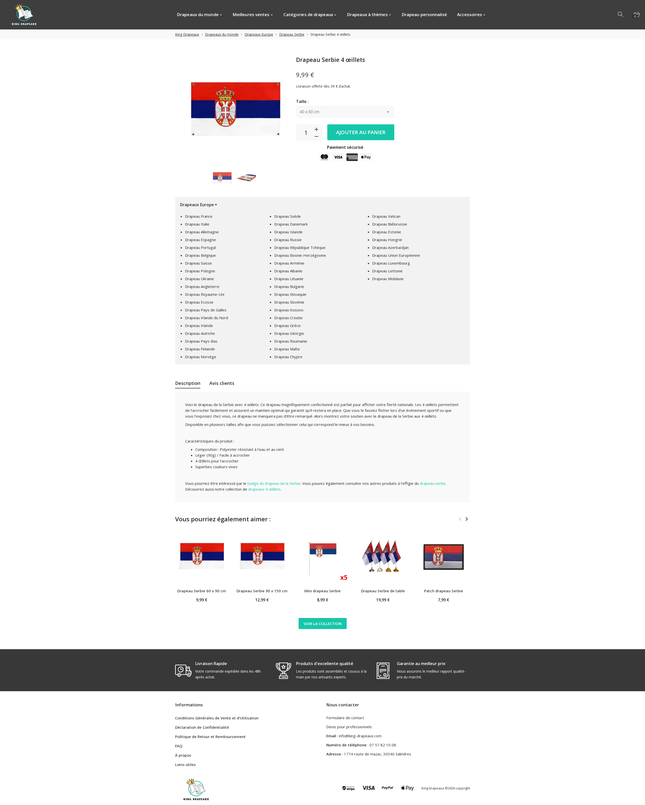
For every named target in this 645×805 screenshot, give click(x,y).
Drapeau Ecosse (199, 302)
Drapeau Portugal (200, 247)
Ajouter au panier (360, 132)
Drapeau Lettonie (387, 270)
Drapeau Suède (287, 216)
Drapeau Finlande (200, 348)
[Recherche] (621, 14)
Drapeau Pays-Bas (201, 341)
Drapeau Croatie (288, 317)
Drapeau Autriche (200, 333)
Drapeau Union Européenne (396, 255)
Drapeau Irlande (199, 325)
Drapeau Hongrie (387, 239)
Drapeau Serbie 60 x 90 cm (201, 590)
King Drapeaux (187, 34)
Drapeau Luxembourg (391, 263)
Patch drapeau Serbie (443, 590)
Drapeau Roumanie (290, 341)
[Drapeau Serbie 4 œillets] (222, 178)
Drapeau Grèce (287, 325)
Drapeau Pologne (200, 270)
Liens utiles (185, 764)
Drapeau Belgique (200, 255)
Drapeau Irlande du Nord (206, 317)
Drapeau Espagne (200, 239)
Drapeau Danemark (291, 224)
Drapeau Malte (287, 348)
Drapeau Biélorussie (389, 224)
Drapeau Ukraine (199, 278)
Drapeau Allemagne (202, 231)
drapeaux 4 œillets (264, 489)
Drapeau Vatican (386, 216)
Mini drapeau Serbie (322, 590)
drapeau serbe (432, 483)
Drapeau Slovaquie (290, 294)
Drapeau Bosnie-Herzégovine (300, 255)
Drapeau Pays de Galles (206, 309)
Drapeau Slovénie (289, 302)
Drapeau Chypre (288, 356)
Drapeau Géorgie (289, 333)
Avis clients (221, 383)
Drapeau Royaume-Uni (204, 294)
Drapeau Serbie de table (383, 590)
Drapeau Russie (288, 239)
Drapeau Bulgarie (289, 286)
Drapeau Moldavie (388, 278)
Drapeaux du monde (222, 34)
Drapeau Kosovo (288, 309)
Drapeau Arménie (289, 263)
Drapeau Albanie (288, 270)
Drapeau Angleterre (202, 286)
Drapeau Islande (288, 231)
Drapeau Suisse (198, 263)
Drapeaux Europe (259, 34)
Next (466, 519)
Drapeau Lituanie (288, 278)
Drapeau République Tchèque (300, 247)
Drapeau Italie (197, 224)
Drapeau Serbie (291, 34)
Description (187, 383)
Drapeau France (198, 216)
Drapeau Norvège (200, 356)
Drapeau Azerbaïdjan (390, 247)
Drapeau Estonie (386, 231)
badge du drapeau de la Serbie (274, 483)
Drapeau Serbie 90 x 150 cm (262, 590)
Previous (460, 519)
